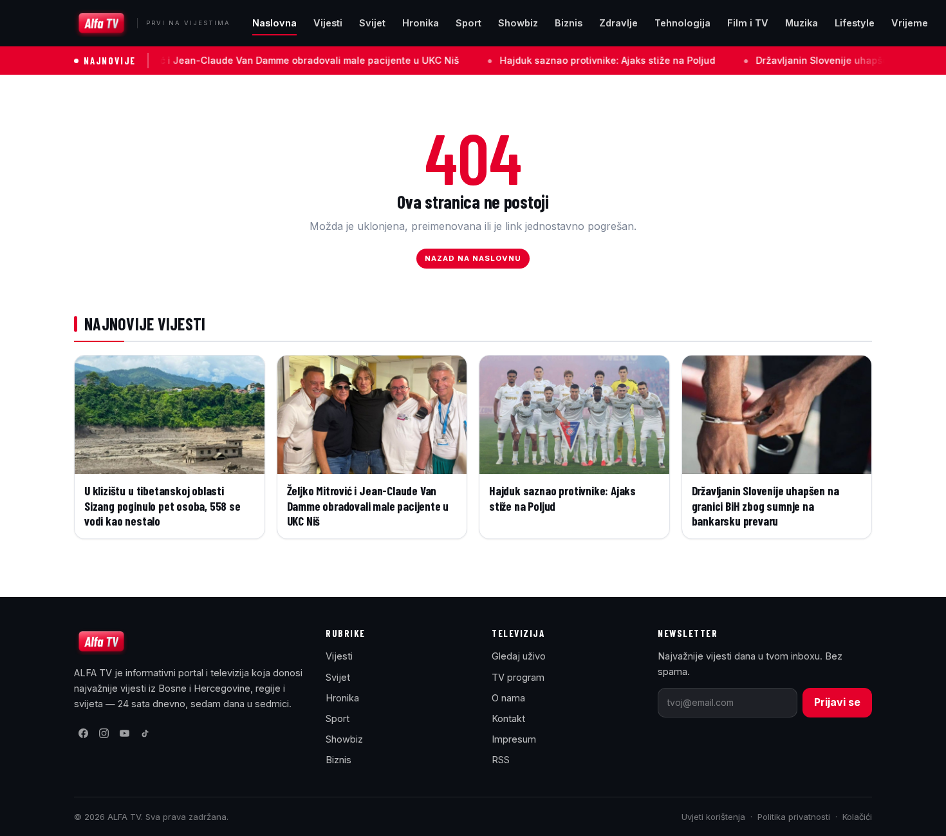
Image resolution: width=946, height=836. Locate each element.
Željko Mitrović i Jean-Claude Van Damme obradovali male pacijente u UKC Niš (245, 60)
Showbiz (518, 22)
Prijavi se (837, 702)
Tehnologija (682, 22)
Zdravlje (618, 22)
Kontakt (508, 718)
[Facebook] (83, 734)
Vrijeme (909, 22)
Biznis (568, 22)
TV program (518, 677)
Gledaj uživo (519, 656)
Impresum (514, 739)
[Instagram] (104, 734)
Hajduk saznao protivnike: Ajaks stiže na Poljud (574, 60)
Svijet (372, 22)
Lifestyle (855, 22)
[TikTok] (145, 734)
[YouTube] (124, 734)
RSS (501, 759)
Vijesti (327, 22)
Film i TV (747, 22)
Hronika (420, 22)
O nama (508, 697)
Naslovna (274, 22)
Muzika (801, 22)
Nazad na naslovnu (473, 258)
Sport (468, 22)
